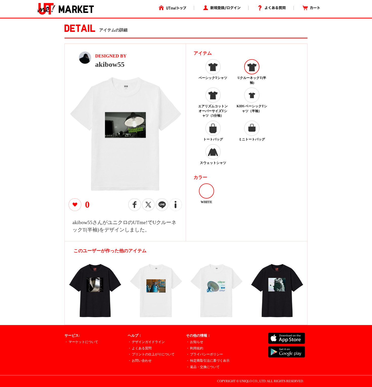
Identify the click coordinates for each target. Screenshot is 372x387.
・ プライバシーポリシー (204, 354)
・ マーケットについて (81, 342)
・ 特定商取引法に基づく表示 (208, 360)
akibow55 (110, 64)
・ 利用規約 (194, 348)
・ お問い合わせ (140, 360)
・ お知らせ (194, 342)
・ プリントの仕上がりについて (151, 354)
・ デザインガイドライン (146, 342)
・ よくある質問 (140, 348)
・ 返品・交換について (203, 367)
